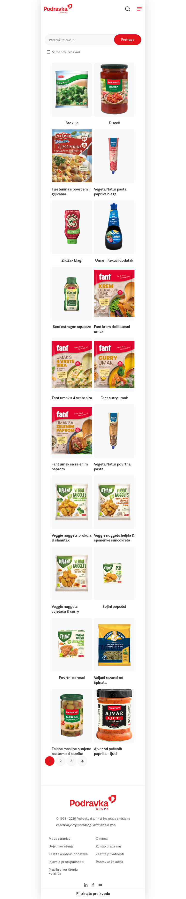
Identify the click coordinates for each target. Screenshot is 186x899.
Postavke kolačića (109, 862)
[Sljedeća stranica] (82, 761)
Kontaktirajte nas (109, 846)
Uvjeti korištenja (61, 846)
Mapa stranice (59, 838)
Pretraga (127, 39)
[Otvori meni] (139, 9)
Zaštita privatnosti (110, 854)
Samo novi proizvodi (66, 52)
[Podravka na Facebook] (93, 885)
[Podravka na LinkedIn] (86, 885)
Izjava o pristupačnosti (66, 862)
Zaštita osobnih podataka (68, 854)
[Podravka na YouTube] (100, 885)
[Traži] (128, 9)
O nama (102, 838)
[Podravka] (58, 12)
